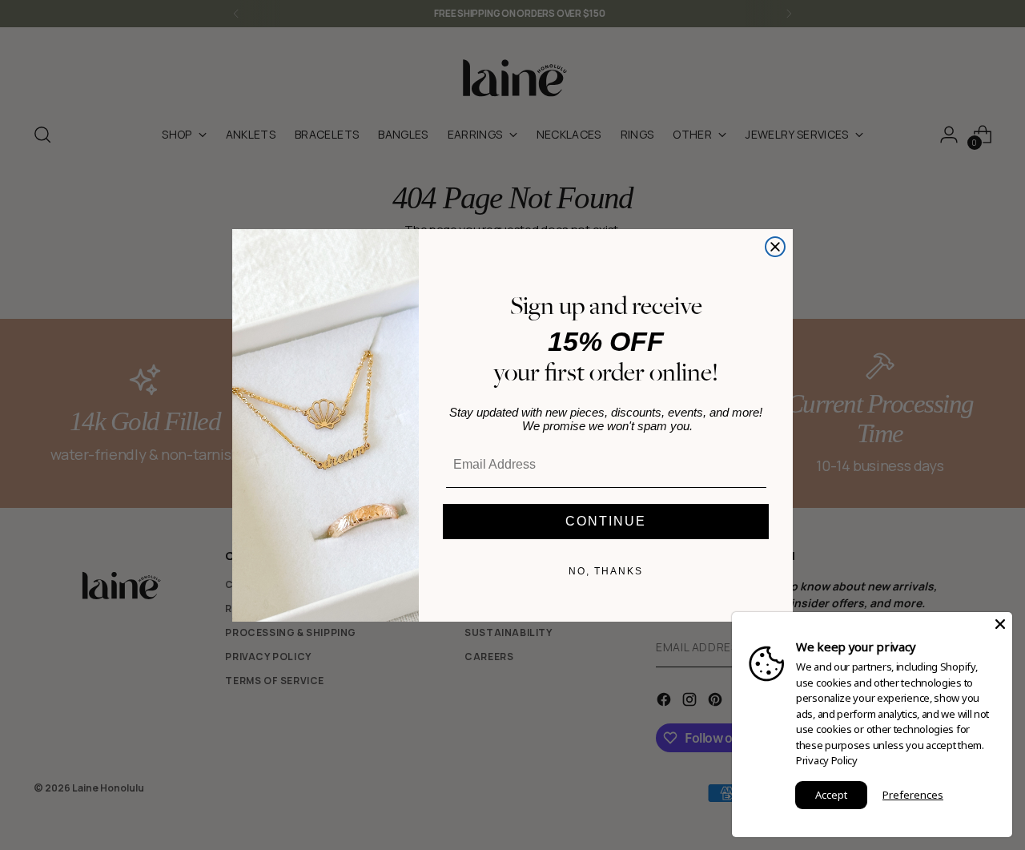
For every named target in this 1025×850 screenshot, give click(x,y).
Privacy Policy (827, 760)
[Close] (1000, 624)
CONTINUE (605, 521)
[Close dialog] (775, 246)
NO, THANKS (606, 571)
